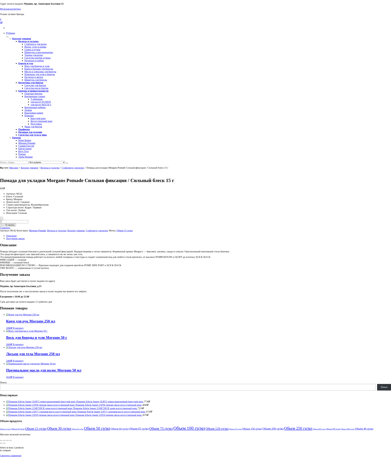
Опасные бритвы (33, 93)
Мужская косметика (10, 9)
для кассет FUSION (41, 102)
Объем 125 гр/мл (235, 429)
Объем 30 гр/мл (59, 428)
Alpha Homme (25, 157)
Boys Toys (23, 151)
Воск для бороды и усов (36, 66)
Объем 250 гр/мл (298, 428)
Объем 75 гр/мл (161, 428)
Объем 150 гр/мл (252, 428)
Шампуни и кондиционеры (38, 52)
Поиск (3, 382)
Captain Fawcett (26, 146)
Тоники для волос (33, 55)
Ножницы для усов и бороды (39, 74)
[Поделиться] (7, 440)
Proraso (22, 154)
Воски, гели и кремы (35, 47)
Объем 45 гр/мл (77, 429)
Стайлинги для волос (35, 44)
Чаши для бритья (33, 126)
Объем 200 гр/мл (272, 428)
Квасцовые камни (33, 113)
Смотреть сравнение (10, 455)
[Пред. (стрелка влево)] (1, 443)
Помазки (29, 115)
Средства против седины (37, 58)
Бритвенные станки (34, 96)
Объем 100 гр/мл (189, 428)
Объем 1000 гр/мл (347, 429)
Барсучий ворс (38, 118)
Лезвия (28, 110)
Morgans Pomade (26, 143)
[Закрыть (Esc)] (10, 440)
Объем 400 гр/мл (319, 429)
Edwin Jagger (25, 148)
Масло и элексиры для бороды (40, 71)
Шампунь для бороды (35, 80)
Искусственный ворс (42, 121)
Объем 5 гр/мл (5, 429)
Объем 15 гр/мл (125, 230)
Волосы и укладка (49, 167)
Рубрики (10, 33)
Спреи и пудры (32, 49)
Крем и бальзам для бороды (38, 69)
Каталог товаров (29, 167)
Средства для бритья (35, 85)
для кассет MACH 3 (41, 104)
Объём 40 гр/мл (364, 428)
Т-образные (37, 99)
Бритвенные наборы (35, 107)
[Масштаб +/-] (1, 440)
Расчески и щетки (33, 77)
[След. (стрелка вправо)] (4, 443)
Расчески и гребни (34, 60)
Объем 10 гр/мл (18, 429)
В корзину (10, 225)
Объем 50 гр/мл (97, 428)
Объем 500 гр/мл (333, 429)
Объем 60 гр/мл (119, 428)
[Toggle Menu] (7, 36)
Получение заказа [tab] (15, 238)
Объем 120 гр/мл (217, 428)
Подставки (36, 124)
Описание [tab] (11, 235)
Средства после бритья (36, 88)
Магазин (13, 167)
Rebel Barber (24, 140)
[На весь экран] (4, 440)
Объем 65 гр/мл (139, 428)
